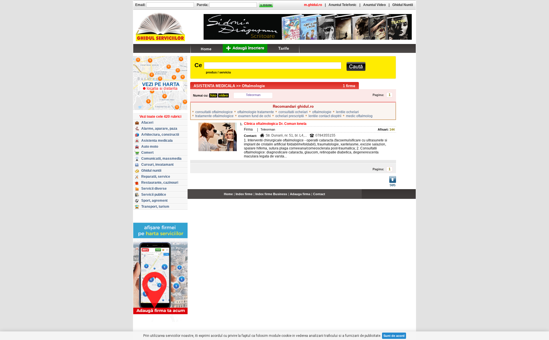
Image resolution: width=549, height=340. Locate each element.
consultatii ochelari (293, 112)
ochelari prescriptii (289, 116)
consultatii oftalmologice (214, 112)
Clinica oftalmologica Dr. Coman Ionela (275, 124)
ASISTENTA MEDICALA (214, 86)
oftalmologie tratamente (255, 112)
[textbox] (272, 65)
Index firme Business (271, 194)
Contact (319, 194)
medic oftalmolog (359, 116)
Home (228, 194)
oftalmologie (321, 112)
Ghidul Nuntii (402, 5)
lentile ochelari (347, 112)
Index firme (244, 194)
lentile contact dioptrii (325, 116)
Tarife (283, 48)
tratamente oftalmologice (214, 116)
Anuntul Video (374, 5)
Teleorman (253, 95)
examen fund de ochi (254, 116)
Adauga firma (300, 194)
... (414, 197)
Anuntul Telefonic (343, 5)
